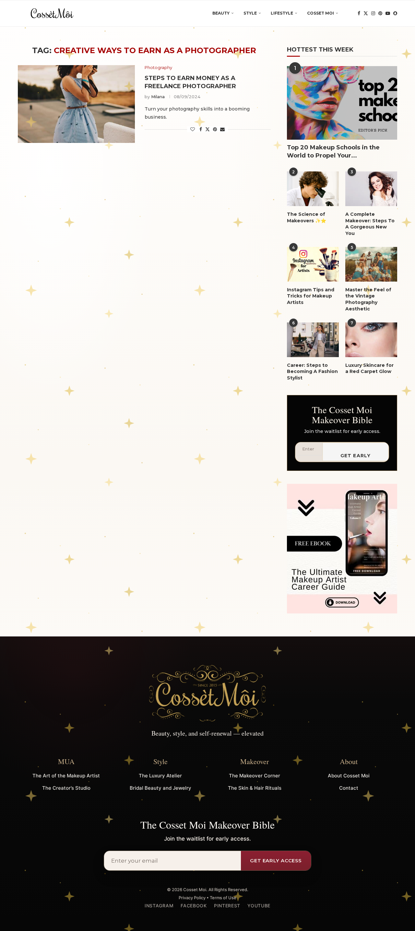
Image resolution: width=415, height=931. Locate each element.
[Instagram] (373, 13)
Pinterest (227, 905)
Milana (158, 96)
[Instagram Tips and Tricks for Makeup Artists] (313, 264)
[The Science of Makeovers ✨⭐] (313, 188)
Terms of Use (223, 897)
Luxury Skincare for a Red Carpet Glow (369, 368)
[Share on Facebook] (200, 129)
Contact (348, 788)
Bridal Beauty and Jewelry (160, 788)
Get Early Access (355, 457)
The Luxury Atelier (160, 776)
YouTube (258, 905)
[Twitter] (365, 13)
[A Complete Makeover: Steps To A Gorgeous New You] (371, 188)
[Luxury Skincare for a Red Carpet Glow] (371, 339)
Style (250, 13)
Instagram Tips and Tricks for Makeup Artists (310, 296)
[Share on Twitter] (207, 129)
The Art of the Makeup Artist (66, 776)
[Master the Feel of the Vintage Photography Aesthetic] (371, 264)
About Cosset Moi (349, 776)
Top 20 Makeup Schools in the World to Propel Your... (333, 151)
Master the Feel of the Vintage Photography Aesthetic (368, 299)
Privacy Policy (192, 897)
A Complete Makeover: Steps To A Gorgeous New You (370, 223)
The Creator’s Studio (66, 788)
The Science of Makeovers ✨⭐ (306, 217)
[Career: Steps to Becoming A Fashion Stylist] (313, 339)
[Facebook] (359, 13)
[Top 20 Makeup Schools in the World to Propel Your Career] (342, 103)
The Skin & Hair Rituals (254, 788)
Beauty (221, 13)
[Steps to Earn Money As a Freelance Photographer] (76, 104)
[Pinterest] (380, 13)
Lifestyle (282, 13)
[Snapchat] (395, 13)
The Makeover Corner (254, 776)
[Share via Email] (222, 129)
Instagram (159, 905)
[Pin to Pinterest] (215, 129)
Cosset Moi (320, 13)
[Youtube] (387, 13)
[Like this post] (192, 129)
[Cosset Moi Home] (207, 693)
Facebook (194, 905)
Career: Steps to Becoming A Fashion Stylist (312, 371)
